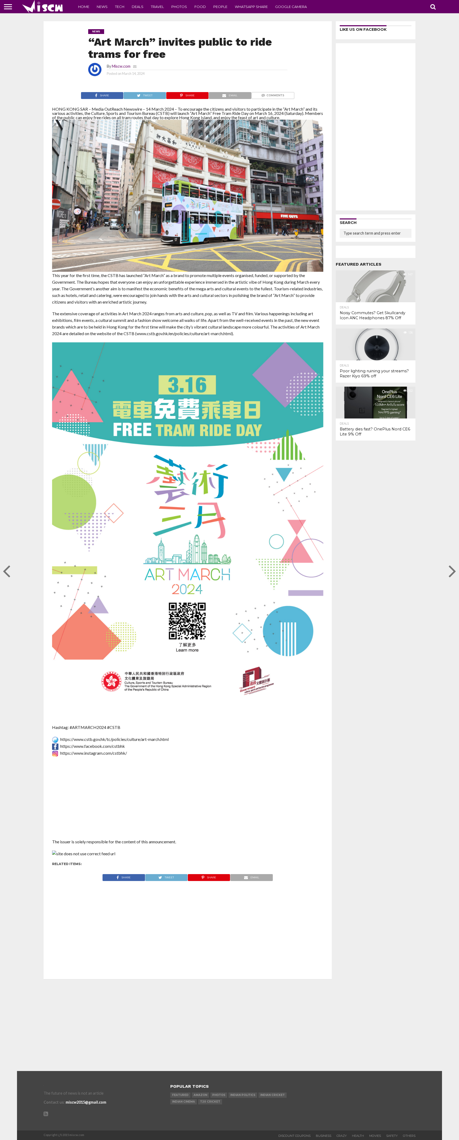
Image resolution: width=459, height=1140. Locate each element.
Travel (157, 7)
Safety (392, 1136)
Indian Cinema (183, 1101)
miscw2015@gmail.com (86, 1102)
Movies (375, 1136)
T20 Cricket (210, 1101)
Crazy (342, 1136)
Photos (179, 7)
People (220, 7)
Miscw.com (121, 66)
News (102, 7)
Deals (137, 7)
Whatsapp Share (251, 7)
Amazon (200, 1095)
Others (409, 1136)
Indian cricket (272, 1095)
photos (218, 1095)
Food (200, 7)
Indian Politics (242, 1095)
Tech (119, 7)
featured (180, 1095)
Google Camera (291, 7)
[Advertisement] (187, 799)
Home (83, 7)
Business (323, 1136)
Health (358, 1136)
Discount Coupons (294, 1136)
